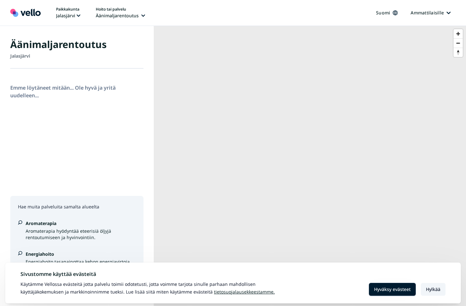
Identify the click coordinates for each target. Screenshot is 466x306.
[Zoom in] (458, 33)
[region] (310, 166)
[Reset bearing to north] (458, 52)
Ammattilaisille (427, 13)
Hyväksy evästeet (392, 289)
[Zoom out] (458, 43)
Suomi (383, 13)
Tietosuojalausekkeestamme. (244, 292)
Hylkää (433, 289)
